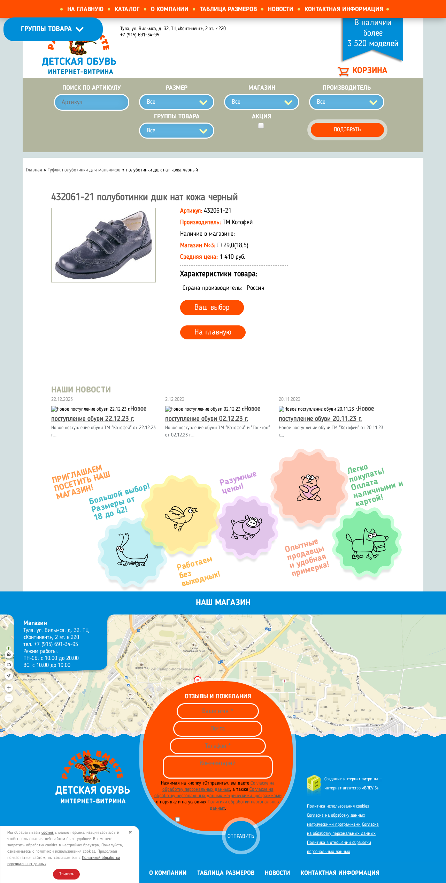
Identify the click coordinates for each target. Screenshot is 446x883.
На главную (85, 9)
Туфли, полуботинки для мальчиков (84, 170)
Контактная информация (344, 9)
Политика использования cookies (338, 806)
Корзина (370, 71)
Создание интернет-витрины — (353, 779)
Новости (280, 9)
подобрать (347, 130)
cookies (47, 833)
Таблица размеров (228, 9)
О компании (170, 9)
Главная (34, 170)
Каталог (127, 9)
